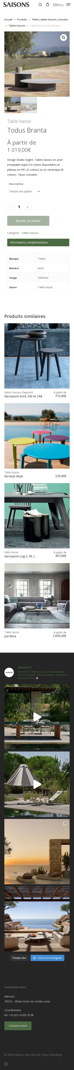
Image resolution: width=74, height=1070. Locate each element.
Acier (41, 268)
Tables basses (17, 25)
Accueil (8, 19)
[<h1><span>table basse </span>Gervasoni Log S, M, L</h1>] (36, 515)
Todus (42, 258)
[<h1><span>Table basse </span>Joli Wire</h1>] (36, 595)
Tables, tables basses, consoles (50, 19)
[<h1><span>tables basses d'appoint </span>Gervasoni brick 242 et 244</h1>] (36, 356)
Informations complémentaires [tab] (29, 242)
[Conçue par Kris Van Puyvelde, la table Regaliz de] (36, 717)
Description (16, 184)
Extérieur (43, 277)
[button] (62, 4)
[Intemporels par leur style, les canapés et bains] (36, 851)
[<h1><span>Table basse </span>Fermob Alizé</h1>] (36, 435)
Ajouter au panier (28, 221)
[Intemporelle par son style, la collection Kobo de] (36, 919)
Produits (22, 19)
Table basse (45, 287)
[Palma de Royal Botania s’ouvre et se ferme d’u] (36, 784)
